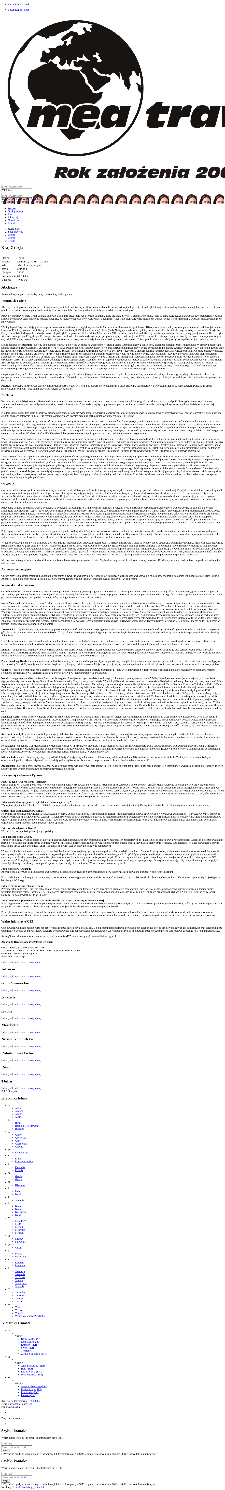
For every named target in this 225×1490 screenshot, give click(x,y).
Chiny (18, 1134)
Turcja (18, 1301)
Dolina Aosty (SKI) (31, 1389)
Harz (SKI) (27, 1368)
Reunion (19, 1262)
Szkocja (19, 1280)
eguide (11, 234)
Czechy (19, 1146)
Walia (18, 1307)
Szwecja (19, 1286)
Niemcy (19, 1238)
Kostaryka (20, 1212)
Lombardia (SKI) (30, 1392)
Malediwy (20, 1220)
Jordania (19, 1200)
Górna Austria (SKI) (31, 1341)
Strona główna (15, 231)
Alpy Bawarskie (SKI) (33, 1365)
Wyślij (5, 1450)
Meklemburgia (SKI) (32, 1374)
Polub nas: (6, 189)
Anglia (18, 1114)
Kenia (18, 1209)
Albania (19, 1108)
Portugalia (20, 1256)
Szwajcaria (21, 1283)
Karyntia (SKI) (29, 1344)
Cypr (17, 1140)
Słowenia (20, 1274)
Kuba (18, 1215)
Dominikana (21, 1152)
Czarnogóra (21, 1143)
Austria (19, 1116)
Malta (18, 1223)
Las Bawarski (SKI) (31, 1371)
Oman (18, 1247)
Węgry (18, 1310)
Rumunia (20, 1265)
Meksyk (19, 1232)
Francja (19, 1170)
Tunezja (19, 1298)
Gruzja (11, 240)
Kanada (19, 1206)
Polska (18, 1253)
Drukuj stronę (33, 962)
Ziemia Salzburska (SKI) (34, 1353)
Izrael (18, 1194)
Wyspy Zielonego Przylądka (30, 1316)
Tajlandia (20, 1292)
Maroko (19, 1226)
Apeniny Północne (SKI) (34, 1386)
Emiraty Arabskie (24, 1161)
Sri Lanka (20, 1277)
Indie (17, 1191)
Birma (18, 1122)
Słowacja (20, 1271)
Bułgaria (19, 1128)
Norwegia (20, 1241)
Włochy (19, 1313)
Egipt (18, 1158)
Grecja (18, 1176)
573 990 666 (34, 199)
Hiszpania (20, 1185)
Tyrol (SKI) (27, 1350)
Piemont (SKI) (28, 1395)
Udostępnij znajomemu (13, 962)
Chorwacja (21, 1137)
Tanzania (20, 1295)
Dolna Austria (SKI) (31, 1338)
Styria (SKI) (27, 1347)
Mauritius (20, 1229)
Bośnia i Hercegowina (26, 1125)
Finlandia (20, 1167)
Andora (19, 1111)
